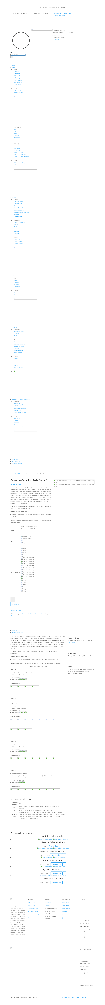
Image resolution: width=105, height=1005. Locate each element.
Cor (12, 541)
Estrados (16, 425)
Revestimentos (18, 352)
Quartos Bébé (17, 239)
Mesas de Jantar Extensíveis (21, 156)
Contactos (71, 32)
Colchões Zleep (18, 410)
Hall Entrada (65, 902)
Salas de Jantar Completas (21, 165)
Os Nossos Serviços (57, 32)
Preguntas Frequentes (58, 37)
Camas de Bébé (18, 203)
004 (11, 616)
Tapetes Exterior (18, 367)
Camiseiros (17, 227)
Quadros (16, 348)
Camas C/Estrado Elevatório (21, 212)
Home (12, 474)
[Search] (11, 57)
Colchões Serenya (19, 404)
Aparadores (17, 148)
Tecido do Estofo (15, 572)
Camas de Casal (18, 208)
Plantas (16, 336)
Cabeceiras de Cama (19, 216)
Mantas (16, 363)
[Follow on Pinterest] (88, 13)
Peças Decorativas (19, 331)
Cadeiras (16, 146)
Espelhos (16, 231)
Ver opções (53, 846)
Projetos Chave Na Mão (58, 30)
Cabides (16, 280)
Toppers (16, 420)
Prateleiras (17, 137)
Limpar (22, 595)
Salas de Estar (66, 908)
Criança (64, 915)
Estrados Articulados (19, 427)
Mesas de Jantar (18, 152)
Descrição (14, 630)
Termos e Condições (80, 997)
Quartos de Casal (18, 243)
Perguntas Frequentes (34, 915)
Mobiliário (17, 474)
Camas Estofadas (18, 201)
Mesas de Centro (18, 140)
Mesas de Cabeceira (19, 222)
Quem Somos (31, 905)
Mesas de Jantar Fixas (20, 154)
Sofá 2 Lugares (18, 78)
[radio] (29, 527)
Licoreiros (16, 135)
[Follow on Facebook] (78, 13)
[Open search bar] (11, 52)
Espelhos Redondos (19, 344)
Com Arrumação (18, 90)
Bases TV (16, 133)
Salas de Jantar (66, 905)
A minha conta (56, 35)
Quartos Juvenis (18, 241)
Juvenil (64, 918)
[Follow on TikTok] (81, 13)
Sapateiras (17, 286)
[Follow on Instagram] (85, 13)
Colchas (16, 358)
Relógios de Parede (19, 346)
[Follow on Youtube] (91, 13)
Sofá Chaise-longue (19, 82)
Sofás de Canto (18, 76)
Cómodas (16, 224)
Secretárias (17, 293)
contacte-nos (71, 642)
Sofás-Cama (17, 73)
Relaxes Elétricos (18, 92)
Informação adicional (17, 632)
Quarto (23, 474)
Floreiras (16, 333)
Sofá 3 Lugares (18, 80)
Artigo (12, 530)
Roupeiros (17, 229)
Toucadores (17, 233)
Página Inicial (31, 902)
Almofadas (17, 361)
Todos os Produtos (33, 908)
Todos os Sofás (18, 84)
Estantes (16, 295)
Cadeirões (16, 71)
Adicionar (16, 604)
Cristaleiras (17, 150)
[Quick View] (61, 846)
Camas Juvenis (18, 206)
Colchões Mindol (18, 406)
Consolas (16, 282)
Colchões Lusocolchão (20, 408)
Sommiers (16, 214)
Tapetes (16, 365)
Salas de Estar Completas (21, 163)
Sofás (15, 129)
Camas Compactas (19, 210)
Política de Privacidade (68, 997)
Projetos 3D (48, 902)
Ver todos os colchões (20, 412)
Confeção (47, 905)
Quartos (64, 911)
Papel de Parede (18, 350)
